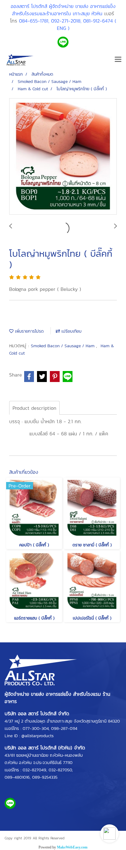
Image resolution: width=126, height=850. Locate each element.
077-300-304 (36, 728)
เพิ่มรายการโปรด (28, 331)
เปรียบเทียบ (71, 331)
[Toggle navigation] (118, 59)
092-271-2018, (66, 20)
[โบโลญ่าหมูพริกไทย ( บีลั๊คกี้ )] (63, 156)
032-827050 (60, 770)
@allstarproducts (37, 736)
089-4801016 (17, 777)
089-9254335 (44, 777)
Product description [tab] (34, 408)
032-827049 (34, 770)
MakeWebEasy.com (72, 847)
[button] (109, 833)
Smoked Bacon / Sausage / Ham (63, 346)
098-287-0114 (64, 728)
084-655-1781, (34, 20)
